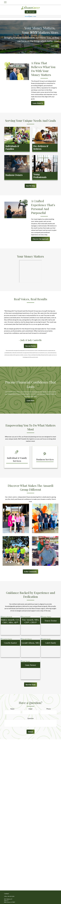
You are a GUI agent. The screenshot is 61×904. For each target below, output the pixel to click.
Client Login (31, 12)
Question (30, 718)
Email (30, 709)
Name (12, 709)
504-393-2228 (11, 896)
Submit (30, 732)
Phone (48, 709)
